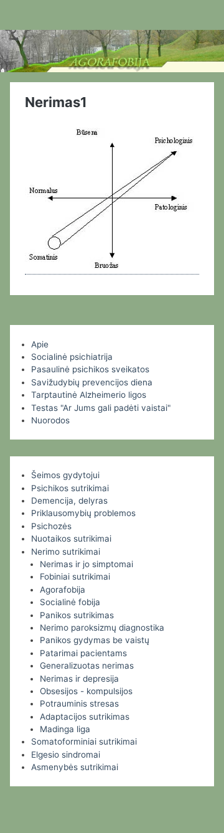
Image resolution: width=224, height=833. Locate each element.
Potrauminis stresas (79, 703)
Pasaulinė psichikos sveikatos (90, 369)
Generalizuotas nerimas (87, 666)
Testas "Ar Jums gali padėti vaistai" (100, 408)
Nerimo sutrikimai (65, 552)
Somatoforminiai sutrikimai (84, 741)
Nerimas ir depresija (79, 679)
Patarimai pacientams (83, 653)
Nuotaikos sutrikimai (71, 539)
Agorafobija (62, 590)
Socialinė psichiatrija (72, 357)
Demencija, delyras (69, 501)
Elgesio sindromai (65, 755)
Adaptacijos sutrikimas (84, 717)
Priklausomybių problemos (83, 513)
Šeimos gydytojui (65, 475)
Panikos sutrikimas (77, 615)
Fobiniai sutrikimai (75, 576)
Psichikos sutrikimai (70, 488)
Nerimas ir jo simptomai (86, 564)
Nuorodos (50, 420)
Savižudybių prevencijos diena (91, 382)
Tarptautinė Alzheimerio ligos (88, 395)
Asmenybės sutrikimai (74, 767)
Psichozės (51, 526)
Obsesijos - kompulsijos (86, 691)
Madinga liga (65, 729)
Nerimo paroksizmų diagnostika (102, 628)
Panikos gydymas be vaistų (94, 640)
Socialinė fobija (70, 602)
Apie (40, 344)
